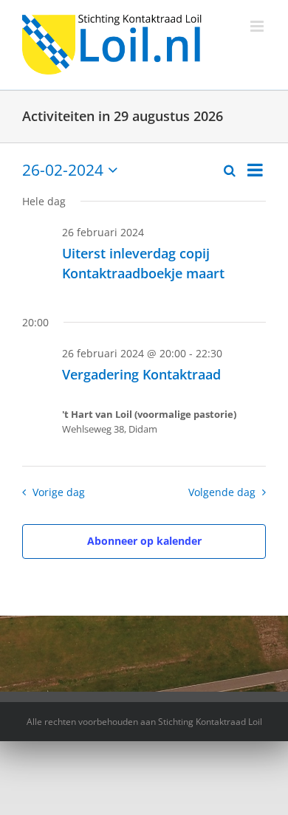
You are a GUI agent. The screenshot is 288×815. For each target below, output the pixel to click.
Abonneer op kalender (144, 541)
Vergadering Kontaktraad (141, 374)
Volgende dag (222, 492)
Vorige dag (58, 492)
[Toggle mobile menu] (258, 26)
